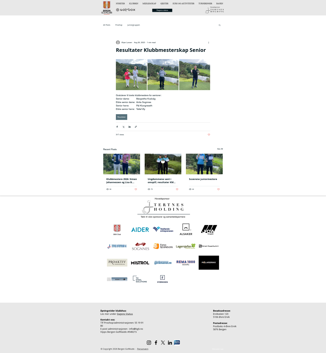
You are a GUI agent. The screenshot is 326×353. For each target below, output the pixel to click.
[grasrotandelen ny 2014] (177, 342)
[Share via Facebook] (117, 127)
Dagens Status (125, 313)
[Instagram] (149, 342)
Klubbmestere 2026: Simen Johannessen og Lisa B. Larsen (121, 181)
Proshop (118, 25)
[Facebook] (156, 342)
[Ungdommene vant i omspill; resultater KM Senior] (163, 164)
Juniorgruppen (133, 25)
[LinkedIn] (170, 342)
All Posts (106, 25)
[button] (134, 3)
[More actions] (208, 42)
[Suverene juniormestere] (204, 164)
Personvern (142, 349)
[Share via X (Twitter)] (123, 127)
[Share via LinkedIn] (129, 127)
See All (220, 149)
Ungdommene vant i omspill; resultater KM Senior (161, 181)
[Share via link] (136, 127)
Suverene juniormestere (203, 179)
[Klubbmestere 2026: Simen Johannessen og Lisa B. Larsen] (121, 164)
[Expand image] (131, 74)
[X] (163, 342)
